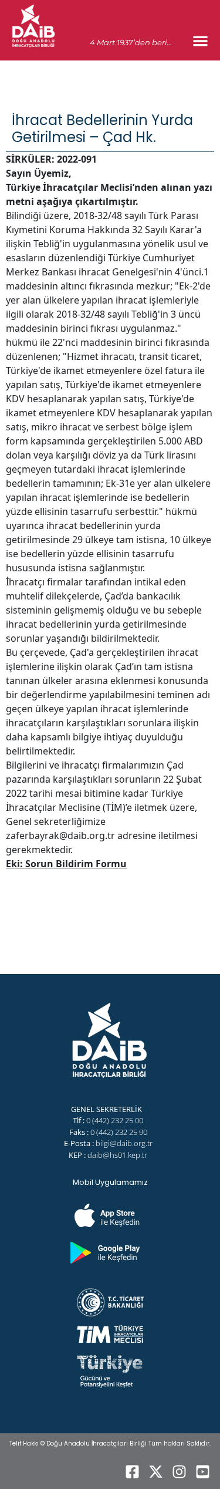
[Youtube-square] (202, 1471)
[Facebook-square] (132, 1471)
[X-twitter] (155, 1471)
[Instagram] (179, 1471)
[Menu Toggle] (200, 41)
